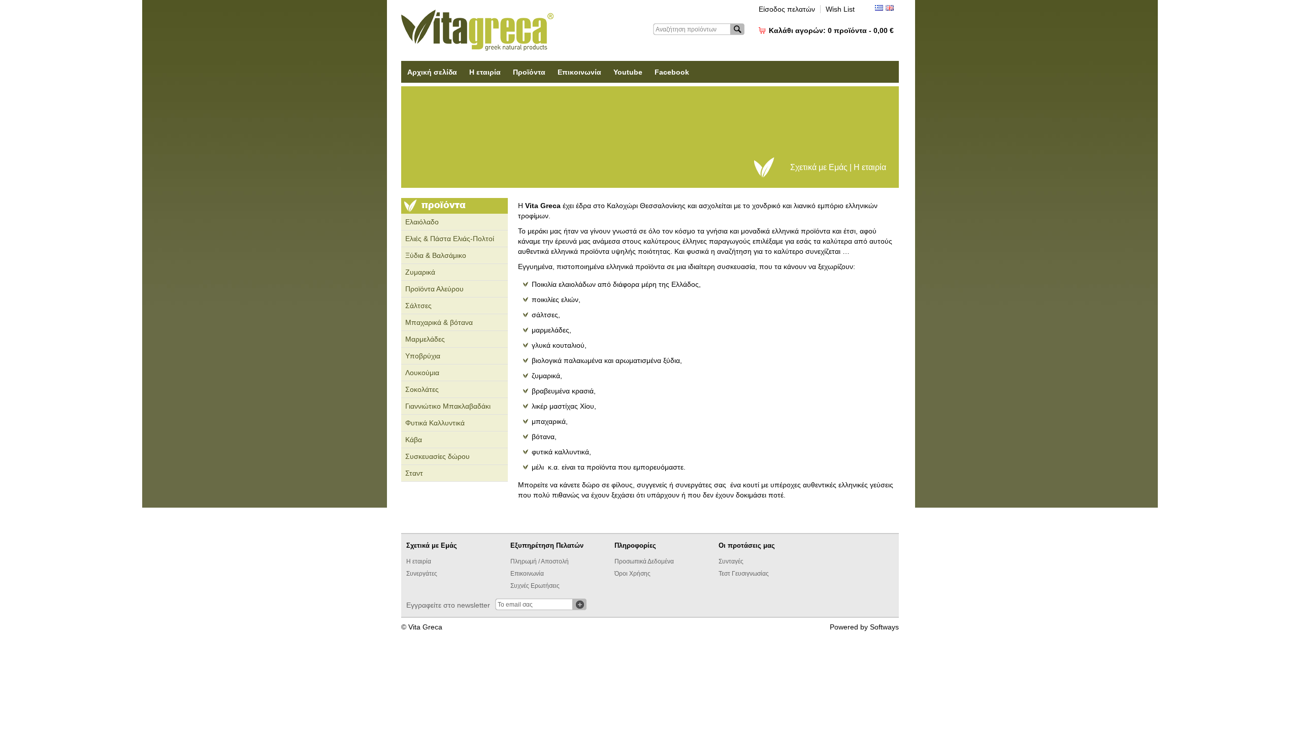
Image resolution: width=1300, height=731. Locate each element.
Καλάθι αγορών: (831, 30)
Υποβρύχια (422, 356)
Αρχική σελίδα (432, 72)
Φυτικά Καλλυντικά (435, 423)
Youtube (627, 72)
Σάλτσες (418, 306)
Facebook (672, 72)
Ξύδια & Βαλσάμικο (435, 255)
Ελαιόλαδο (422, 222)
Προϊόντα (529, 72)
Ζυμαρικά (420, 272)
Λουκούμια (422, 373)
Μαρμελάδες (425, 339)
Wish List (840, 9)
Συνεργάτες (421, 573)
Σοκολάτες (422, 389)
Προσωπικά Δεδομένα (644, 561)
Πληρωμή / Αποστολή (539, 561)
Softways (884, 627)
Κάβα (413, 440)
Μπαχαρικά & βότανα (439, 322)
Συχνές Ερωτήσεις (535, 585)
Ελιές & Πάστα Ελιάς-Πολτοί (449, 239)
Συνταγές (731, 561)
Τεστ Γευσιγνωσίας (744, 573)
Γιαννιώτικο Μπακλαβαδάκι (448, 406)
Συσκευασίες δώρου (437, 456)
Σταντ (414, 473)
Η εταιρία (485, 72)
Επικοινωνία (579, 72)
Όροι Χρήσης (632, 573)
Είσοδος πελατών (787, 9)
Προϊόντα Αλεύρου (434, 289)
